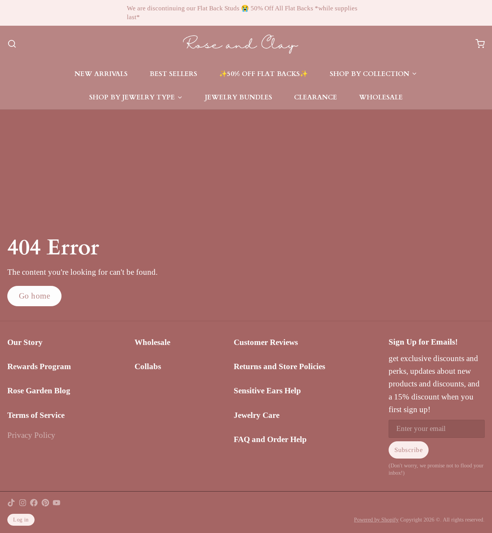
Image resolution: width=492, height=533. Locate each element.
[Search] (12, 43)
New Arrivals (101, 73)
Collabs (148, 366)
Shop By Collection (369, 73)
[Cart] (476, 43)
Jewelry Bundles (238, 97)
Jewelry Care (256, 415)
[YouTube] (56, 503)
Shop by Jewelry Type (132, 97)
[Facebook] (34, 503)
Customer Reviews (266, 342)
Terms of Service (36, 415)
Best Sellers (173, 73)
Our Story (25, 342)
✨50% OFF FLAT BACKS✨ (263, 73)
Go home (34, 295)
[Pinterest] (45, 503)
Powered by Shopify (376, 519)
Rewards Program (39, 366)
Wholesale (381, 97)
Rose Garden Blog (38, 390)
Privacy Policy (31, 435)
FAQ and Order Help (270, 439)
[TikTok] (11, 503)
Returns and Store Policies (279, 366)
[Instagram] (23, 503)
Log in (20, 519)
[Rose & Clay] (240, 44)
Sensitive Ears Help (267, 390)
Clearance (315, 97)
